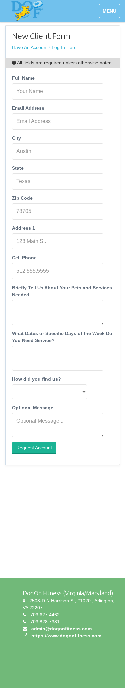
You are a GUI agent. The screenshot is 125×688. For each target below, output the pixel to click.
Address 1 (23, 228)
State (18, 168)
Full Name (23, 78)
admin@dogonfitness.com (61, 628)
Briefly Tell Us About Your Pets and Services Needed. (62, 291)
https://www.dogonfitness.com (66, 635)
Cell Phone (24, 257)
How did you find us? (36, 379)
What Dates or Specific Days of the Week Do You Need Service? (62, 337)
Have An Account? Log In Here (44, 47)
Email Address (28, 108)
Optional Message (32, 407)
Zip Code (22, 198)
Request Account (34, 447)
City (16, 138)
